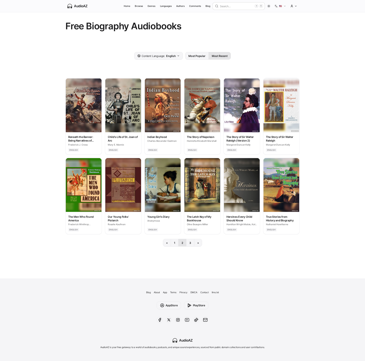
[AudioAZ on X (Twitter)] (169, 320)
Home (127, 6)
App (165, 292)
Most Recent (220, 56)
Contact (204, 292)
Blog (208, 6)
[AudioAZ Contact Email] (205, 320)
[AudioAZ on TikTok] (196, 320)
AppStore (172, 305)
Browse (139, 6)
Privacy (183, 292)
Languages (166, 6)
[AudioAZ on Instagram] (178, 320)
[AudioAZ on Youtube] (187, 320)
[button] (280, 6)
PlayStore (199, 305)
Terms (173, 292)
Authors (180, 6)
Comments (195, 6)
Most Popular (197, 56)
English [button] (159, 56)
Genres (151, 6)
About (157, 292)
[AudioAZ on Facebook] (160, 320)
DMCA (193, 292)
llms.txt (215, 292)
